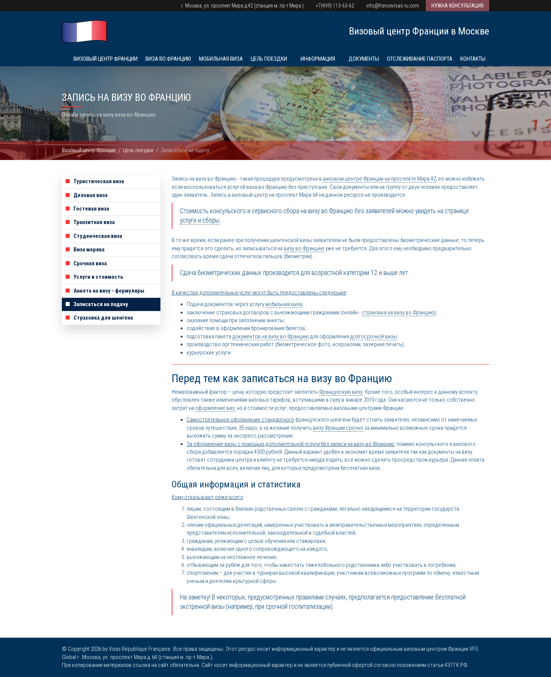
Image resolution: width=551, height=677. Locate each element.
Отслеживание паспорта (419, 58)
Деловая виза (90, 195)
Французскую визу (340, 392)
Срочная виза (90, 263)
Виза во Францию (168, 58)
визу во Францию (304, 248)
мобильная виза (283, 304)
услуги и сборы (199, 220)
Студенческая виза (97, 236)
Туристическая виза (98, 181)
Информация (318, 58)
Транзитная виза (94, 222)
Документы (364, 58)
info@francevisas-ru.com (392, 6)
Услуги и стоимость (98, 276)
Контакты (472, 58)
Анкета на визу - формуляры (108, 290)
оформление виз (215, 408)
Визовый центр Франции (105, 58)
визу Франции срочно (338, 427)
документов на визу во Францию (270, 336)
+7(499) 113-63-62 (334, 6)
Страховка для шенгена (103, 317)
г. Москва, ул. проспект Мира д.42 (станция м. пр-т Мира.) (242, 6)
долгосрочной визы (373, 336)
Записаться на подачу (100, 304)
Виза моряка (89, 249)
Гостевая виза (91, 208)
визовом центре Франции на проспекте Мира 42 (379, 178)
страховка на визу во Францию (398, 312)
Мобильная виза (221, 58)
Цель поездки (269, 58)
